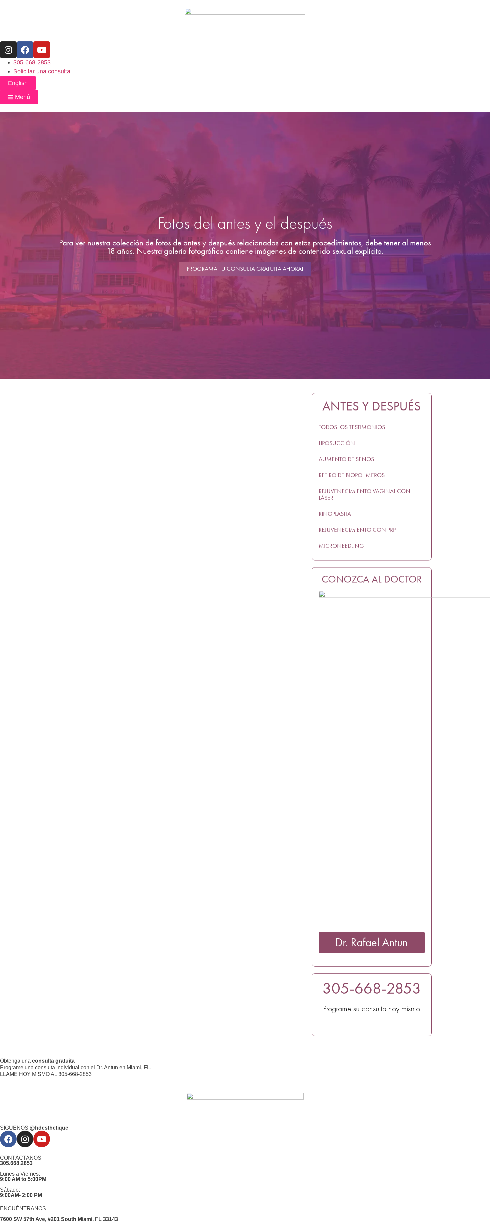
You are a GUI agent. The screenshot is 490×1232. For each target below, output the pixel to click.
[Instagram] (8, 49)
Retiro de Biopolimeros (352, 475)
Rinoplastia (335, 513)
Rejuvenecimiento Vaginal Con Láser (364, 494)
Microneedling (341, 545)
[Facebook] (25, 49)
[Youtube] (41, 49)
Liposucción (337, 443)
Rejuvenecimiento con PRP (357, 529)
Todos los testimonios (352, 427)
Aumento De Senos (346, 459)
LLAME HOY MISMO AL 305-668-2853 (46, 1074)
